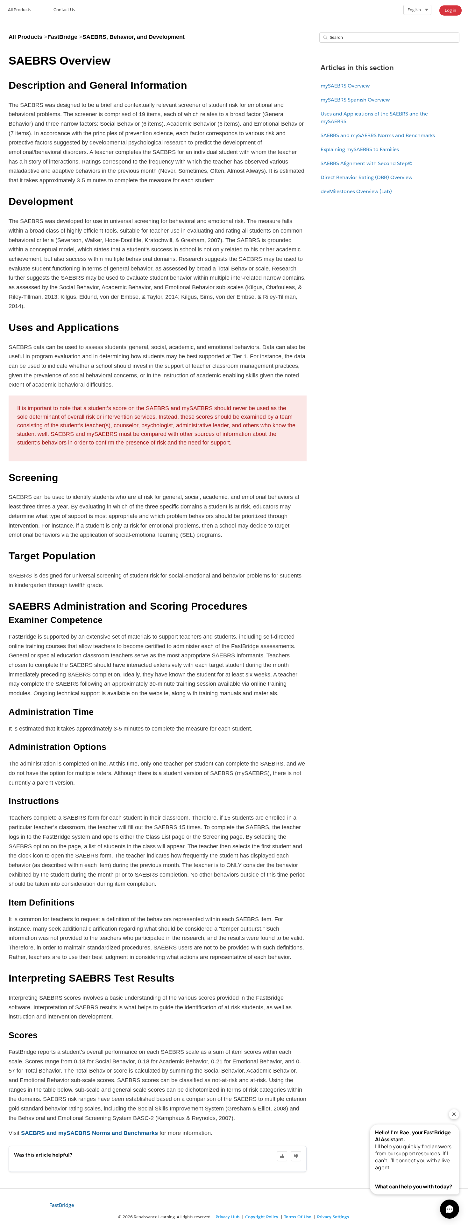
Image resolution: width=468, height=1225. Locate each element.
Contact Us (64, 9)
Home (19, 10)
